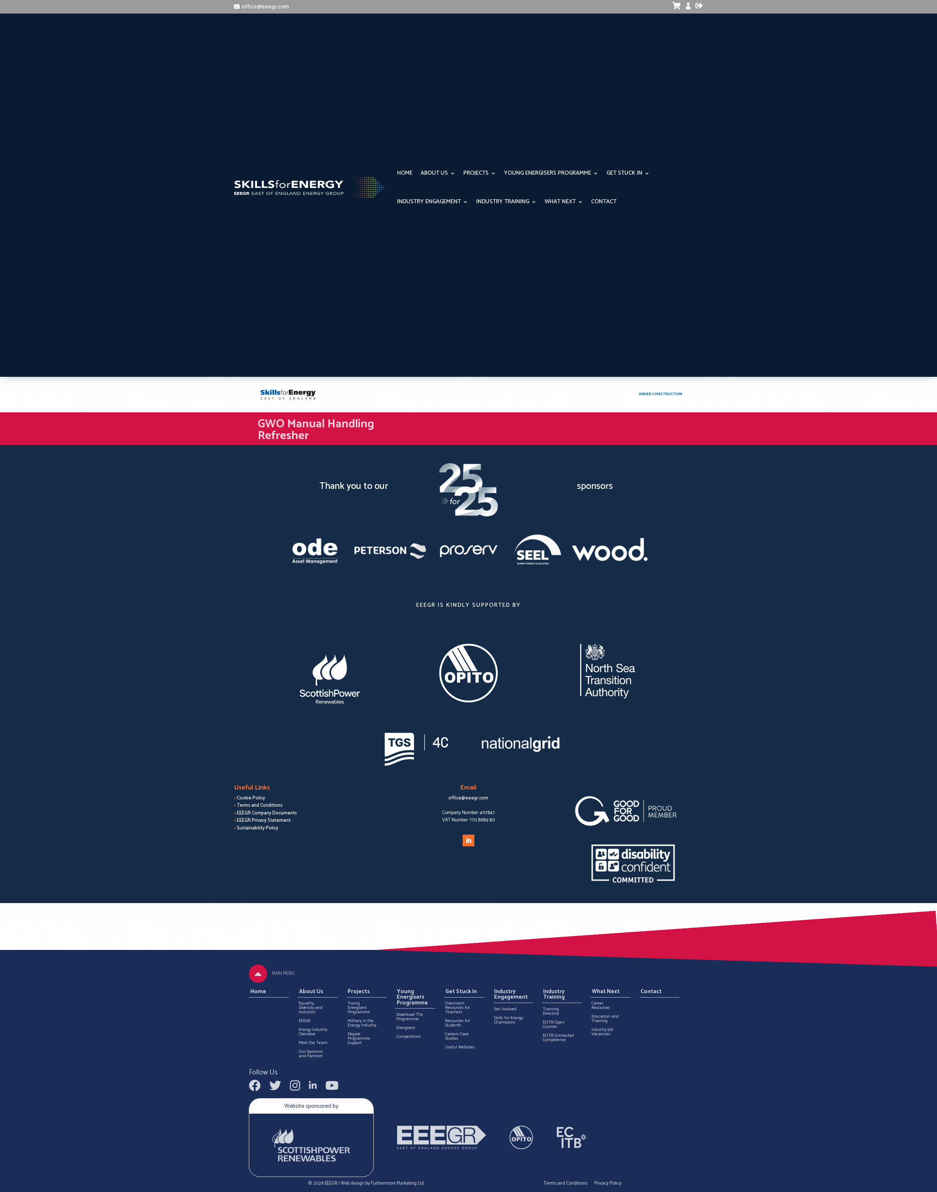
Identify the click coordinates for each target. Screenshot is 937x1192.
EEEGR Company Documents (267, 813)
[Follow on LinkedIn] (468, 840)
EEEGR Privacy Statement (264, 820)
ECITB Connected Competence (558, 1037)
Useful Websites (460, 1047)
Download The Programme (409, 1016)
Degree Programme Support (359, 1038)
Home (404, 173)
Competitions (408, 1036)
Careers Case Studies (457, 1036)
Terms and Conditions (260, 805)
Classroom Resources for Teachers (457, 1007)
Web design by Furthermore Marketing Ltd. (383, 1183)
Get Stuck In (624, 173)
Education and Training (605, 1018)
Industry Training (502, 202)
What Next (560, 202)
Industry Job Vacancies (602, 1031)
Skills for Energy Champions (508, 1020)
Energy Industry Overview (313, 1031)
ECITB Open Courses (553, 1024)
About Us (434, 173)
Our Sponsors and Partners (311, 1053)
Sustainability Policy (257, 828)
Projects (476, 173)
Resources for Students (457, 1023)
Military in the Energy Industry (362, 1023)
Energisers (405, 1028)
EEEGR (304, 1021)
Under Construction (660, 394)
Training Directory (551, 1011)
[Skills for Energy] (288, 395)
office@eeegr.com (265, 7)
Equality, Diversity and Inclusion (310, 1007)
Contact (603, 202)
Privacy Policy (607, 1183)
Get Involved (505, 1009)
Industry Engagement (429, 202)
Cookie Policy (251, 798)
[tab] (258, 974)
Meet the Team (313, 1043)
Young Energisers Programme (547, 173)
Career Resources (600, 1005)
